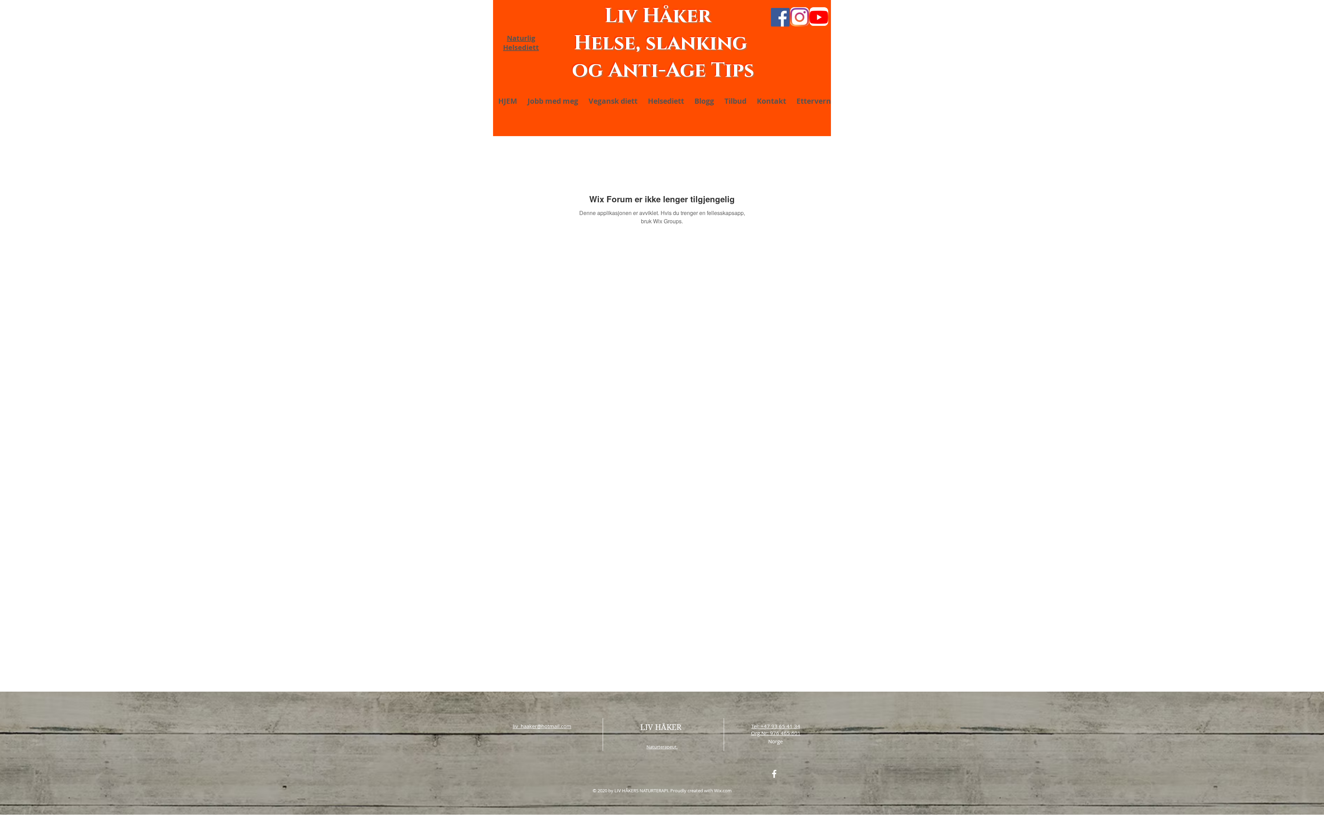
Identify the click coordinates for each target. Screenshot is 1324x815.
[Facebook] (780, 17)
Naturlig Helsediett (521, 42)
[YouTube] (819, 17)
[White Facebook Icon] (774, 773)
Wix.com (723, 790)
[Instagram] (799, 17)
